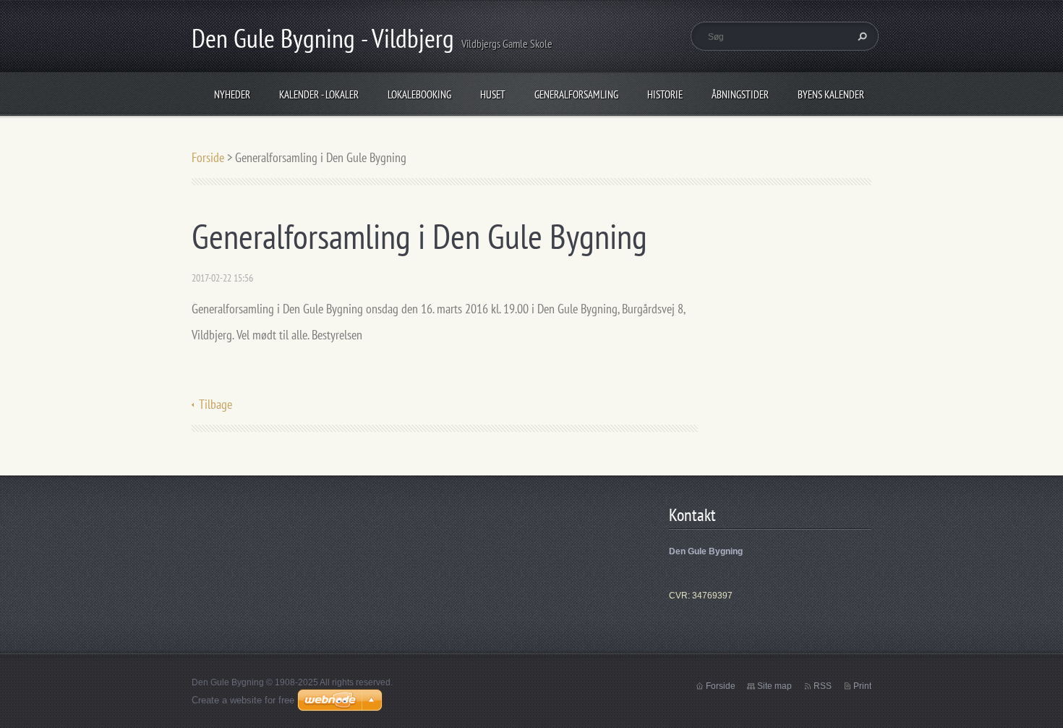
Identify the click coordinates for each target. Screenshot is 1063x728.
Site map (774, 686)
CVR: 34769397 (701, 596)
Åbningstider (740, 94)
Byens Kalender (831, 94)
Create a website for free (243, 700)
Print (862, 686)
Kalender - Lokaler (319, 94)
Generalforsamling (576, 94)
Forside (208, 157)
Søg (860, 36)
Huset (492, 94)
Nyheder (232, 94)
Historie (665, 94)
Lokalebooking (419, 94)
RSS (823, 686)
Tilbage (215, 404)
